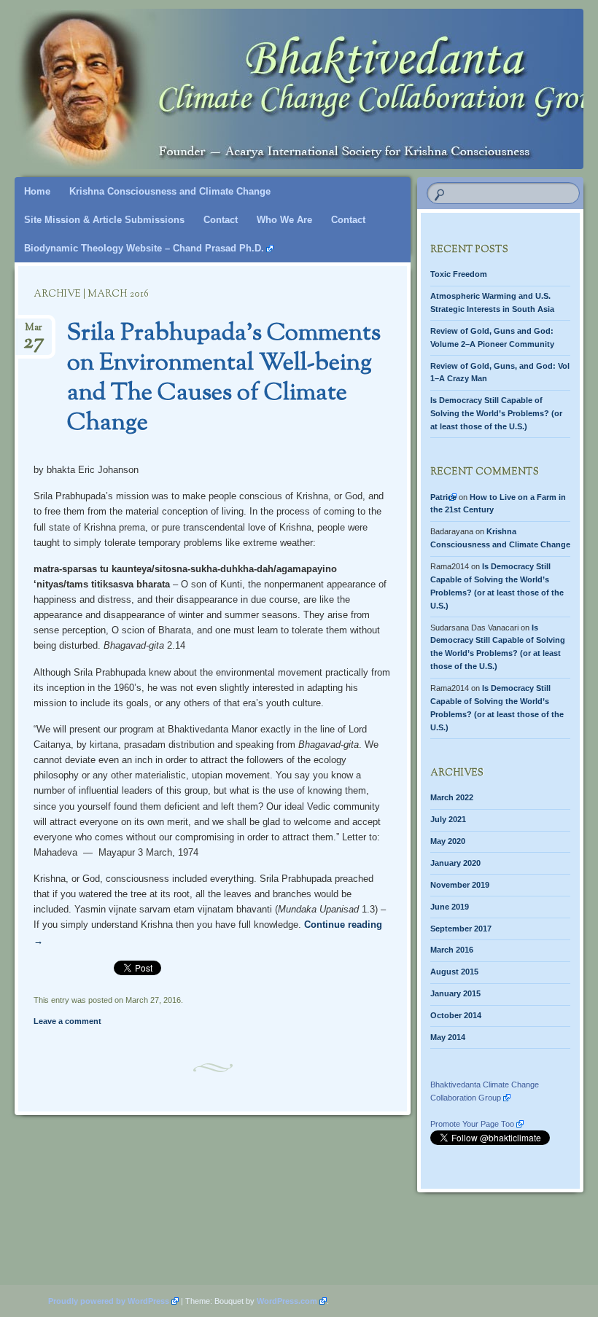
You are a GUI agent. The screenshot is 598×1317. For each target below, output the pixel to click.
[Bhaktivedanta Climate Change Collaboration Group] (254, 74)
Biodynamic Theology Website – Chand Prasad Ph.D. (144, 248)
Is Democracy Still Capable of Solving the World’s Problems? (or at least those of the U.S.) (496, 413)
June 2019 (449, 906)
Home (37, 191)
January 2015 (455, 993)
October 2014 (455, 1015)
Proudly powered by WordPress (108, 1301)
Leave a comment (67, 1021)
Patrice (443, 497)
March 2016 (451, 949)
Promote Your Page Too (472, 1123)
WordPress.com (287, 1301)
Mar (33, 332)
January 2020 (455, 863)
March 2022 (451, 797)
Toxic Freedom (458, 274)
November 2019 (459, 884)
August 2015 (454, 971)
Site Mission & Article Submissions (104, 219)
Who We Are (284, 219)
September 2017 (461, 928)
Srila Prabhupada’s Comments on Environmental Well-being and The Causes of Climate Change (224, 378)
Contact (220, 219)
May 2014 (447, 1037)
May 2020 (447, 841)
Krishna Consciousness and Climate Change (170, 191)
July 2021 (448, 819)
